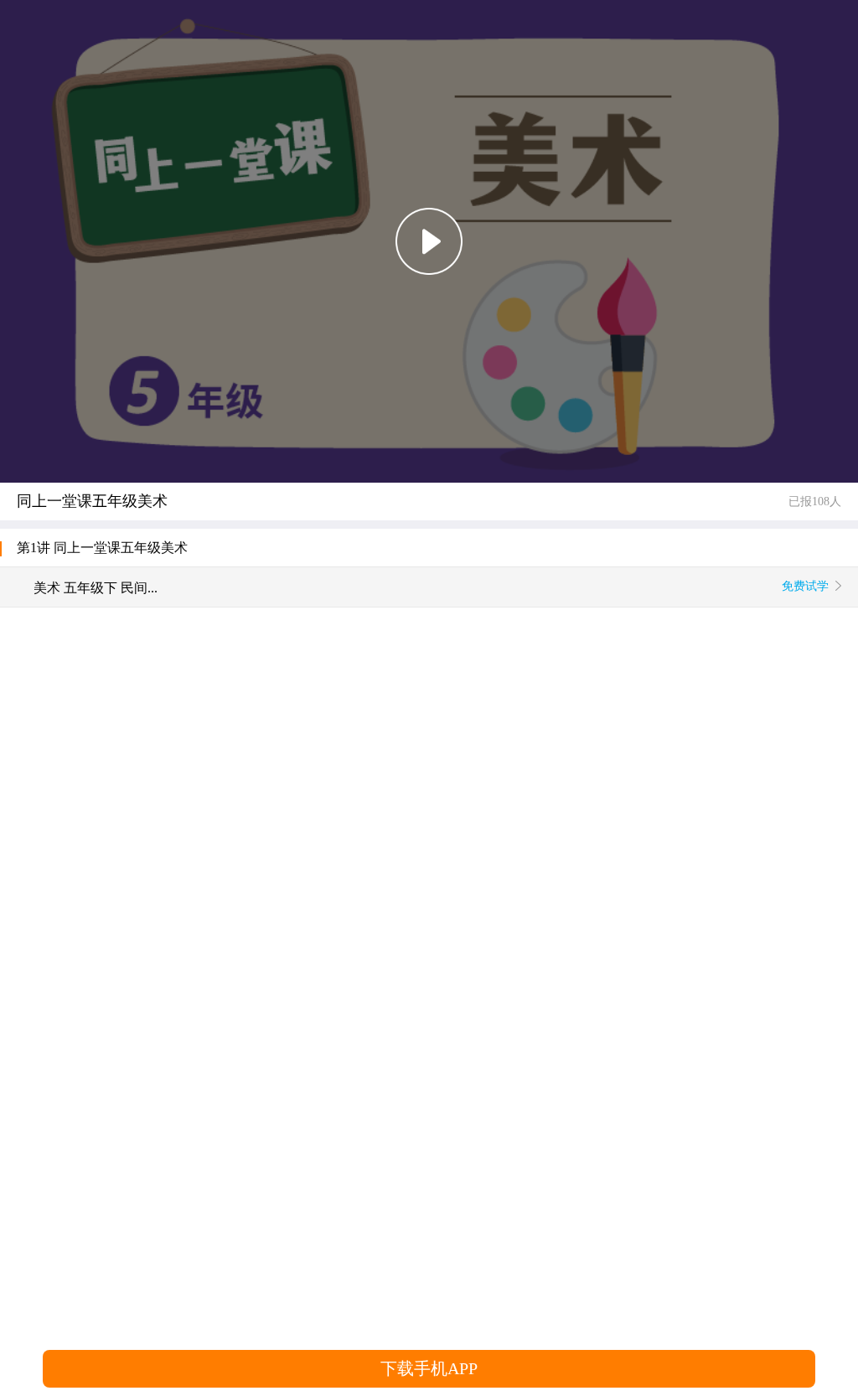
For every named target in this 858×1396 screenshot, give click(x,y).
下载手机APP (429, 1368)
